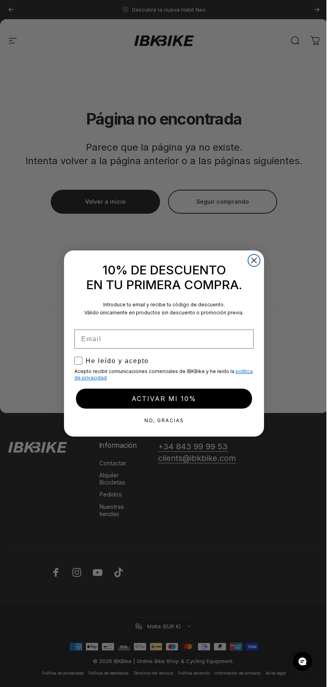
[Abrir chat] (302, 661)
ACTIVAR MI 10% (164, 399)
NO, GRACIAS (164, 420)
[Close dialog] (254, 260)
